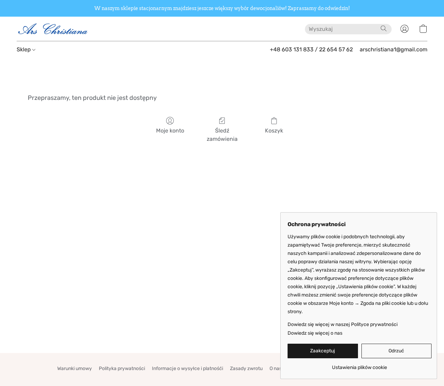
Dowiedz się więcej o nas (315, 333)
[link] (360, 365)
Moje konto (170, 130)
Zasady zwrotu (246, 368)
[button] (53, 28)
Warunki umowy (74, 368)
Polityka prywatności (122, 368)
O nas (276, 368)
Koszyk (274, 130)
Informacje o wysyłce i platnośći (187, 368)
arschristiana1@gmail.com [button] (393, 49)
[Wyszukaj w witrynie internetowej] (383, 28)
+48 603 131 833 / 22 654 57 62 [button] (311, 49)
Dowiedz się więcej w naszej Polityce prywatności (343, 324)
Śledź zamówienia (222, 134)
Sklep (24, 49)
